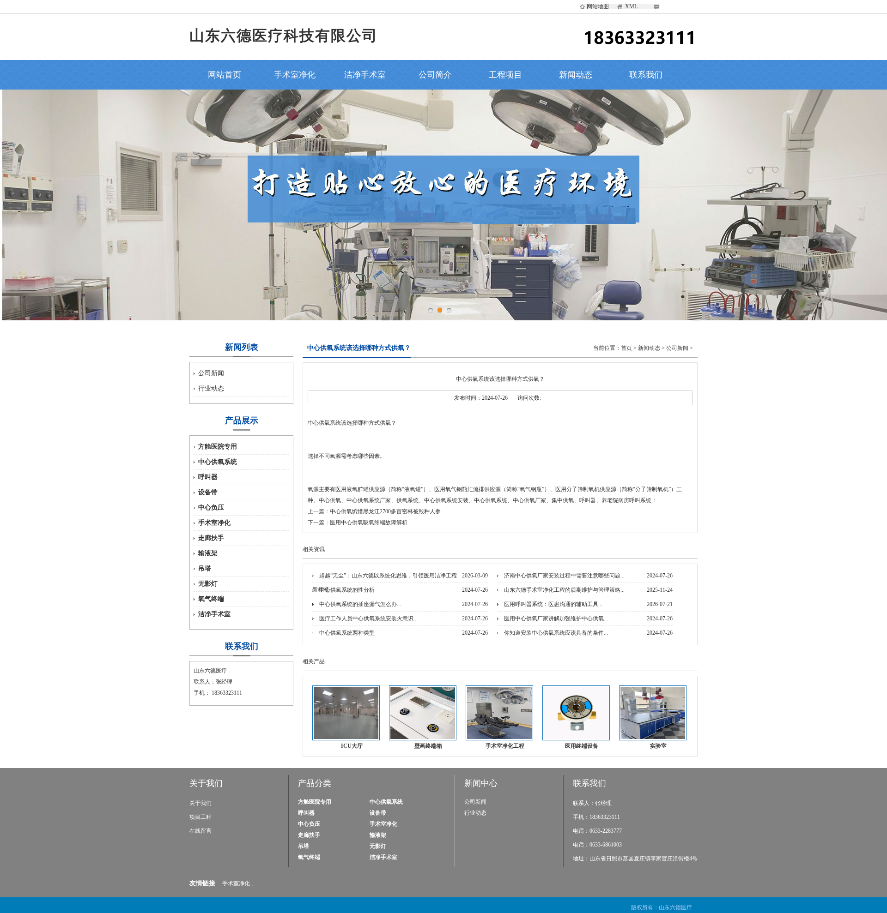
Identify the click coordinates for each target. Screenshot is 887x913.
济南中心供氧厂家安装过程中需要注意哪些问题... (564, 575)
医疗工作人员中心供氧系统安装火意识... (368, 618)
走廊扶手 (211, 538)
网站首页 (224, 74)
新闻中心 (481, 783)
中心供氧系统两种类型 (347, 633)
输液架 (208, 553)
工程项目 (505, 74)
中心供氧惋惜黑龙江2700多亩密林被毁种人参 (385, 511)
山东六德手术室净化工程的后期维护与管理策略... (564, 590)
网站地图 (598, 6)
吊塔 (204, 568)
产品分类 (314, 783)
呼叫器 (208, 477)
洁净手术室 (365, 74)
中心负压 (211, 507)
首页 (626, 348)
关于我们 (206, 783)
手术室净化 (295, 74)
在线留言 (200, 831)
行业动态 (211, 388)
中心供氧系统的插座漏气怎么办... (360, 604)
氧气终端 (211, 598)
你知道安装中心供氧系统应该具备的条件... (556, 633)
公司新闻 (211, 373)
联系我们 (645, 74)
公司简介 (435, 74)
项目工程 (200, 817)
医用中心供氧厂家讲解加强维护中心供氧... (556, 618)
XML (631, 6)
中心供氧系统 (217, 461)
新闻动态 (575, 74)
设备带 (208, 492)
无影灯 (208, 583)
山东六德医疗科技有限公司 (283, 35)
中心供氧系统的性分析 (347, 590)
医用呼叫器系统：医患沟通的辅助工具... (553, 604)
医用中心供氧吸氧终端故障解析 (368, 522)
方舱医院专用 (217, 446)
